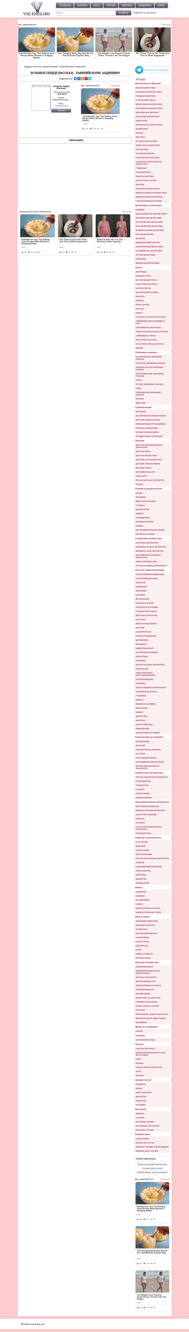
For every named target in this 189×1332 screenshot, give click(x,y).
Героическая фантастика (149, 92)
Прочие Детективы (145, 255)
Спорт (139, 950)
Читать (61, 110)
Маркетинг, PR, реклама (148, 998)
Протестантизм (144, 854)
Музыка (140, 1063)
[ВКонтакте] (75, 78)
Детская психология (146, 615)
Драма (139, 1088)
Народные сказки (145, 1122)
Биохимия (141, 591)
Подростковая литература (149, 1067)
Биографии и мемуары (147, 806)
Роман (139, 313)
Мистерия (141, 1096)
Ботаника (141, 595)
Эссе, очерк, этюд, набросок (150, 344)
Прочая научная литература (150, 664)
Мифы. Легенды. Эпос (146, 561)
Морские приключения (148, 420)
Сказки (139, 484)
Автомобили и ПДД (145, 1040)
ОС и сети (140, 754)
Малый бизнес (143, 993)
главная (65, 5)
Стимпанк (141, 168)
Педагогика (142, 656)
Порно (139, 380)
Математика (142, 640)
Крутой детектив (144, 234)
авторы (127, 5)
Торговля (140, 1010)
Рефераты (140, 683)
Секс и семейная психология (151, 687)
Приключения (143, 407)
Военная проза (143, 276)
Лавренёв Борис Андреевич (61, 100)
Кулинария (141, 929)
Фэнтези (140, 184)
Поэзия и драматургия (148, 488)
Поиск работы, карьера (147, 1006)
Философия (141, 708)
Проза (138, 267)
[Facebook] (78, 78)
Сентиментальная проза (148, 327)
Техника (140, 1035)
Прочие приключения (147, 432)
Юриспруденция (144, 724)
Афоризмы (141, 272)
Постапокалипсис (145, 153)
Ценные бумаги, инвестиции (151, 1018)
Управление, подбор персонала (152, 1014)
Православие (142, 850)
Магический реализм (147, 292)
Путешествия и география (149, 436)
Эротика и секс (143, 958)
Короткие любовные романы (150, 363)
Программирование (146, 758)
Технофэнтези (143, 172)
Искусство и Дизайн (146, 814)
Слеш (138, 388)
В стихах (140, 505)
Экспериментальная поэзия (150, 530)
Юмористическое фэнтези (149, 197)
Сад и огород (142, 941)
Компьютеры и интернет (149, 736)
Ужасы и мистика (145, 176)
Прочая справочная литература (152, 777)
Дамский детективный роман (151, 214)
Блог (96, 5)
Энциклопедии (144, 797)
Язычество (141, 879)
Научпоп (140, 823)
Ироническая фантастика (149, 108)
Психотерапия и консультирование (145, 674)
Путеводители (143, 781)
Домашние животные (147, 921)
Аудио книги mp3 (152, 1168)
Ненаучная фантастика (148, 145)
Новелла (140, 296)
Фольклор (140, 1109)
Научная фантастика (147, 141)
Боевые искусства (145, 1143)
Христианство (143, 871)
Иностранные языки (146, 623)
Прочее (139, 1044)
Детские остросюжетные (149, 459)
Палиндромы (143, 517)
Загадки (140, 1117)
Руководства (142, 785)
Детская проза (61, 106)
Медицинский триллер (148, 242)
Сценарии (141, 1100)
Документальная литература (152, 801)
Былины (140, 1113)
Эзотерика (141, 875)
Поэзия (139, 526)
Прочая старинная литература (151, 565)
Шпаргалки (141, 716)
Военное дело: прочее (147, 1151)
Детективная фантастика (149, 104)
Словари (140, 789)
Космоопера (142, 129)
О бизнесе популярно (146, 1002)
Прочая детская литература (150, 480)
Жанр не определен (146, 1026)
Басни (139, 493)
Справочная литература (149, 772)
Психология (142, 669)
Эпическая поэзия (145, 534)
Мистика (140, 137)
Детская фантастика (146, 455)
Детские (139, 440)
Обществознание (144, 648)
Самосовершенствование (149, 866)
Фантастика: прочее (146, 180)
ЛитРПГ (139, 133)
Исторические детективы (149, 222)
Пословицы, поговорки (147, 1126)
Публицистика (143, 833)
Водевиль (141, 1084)
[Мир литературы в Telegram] (152, 73)
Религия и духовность (148, 837)
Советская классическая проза (152, 331)
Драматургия (142, 509)
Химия (139, 712)
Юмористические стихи (148, 912)
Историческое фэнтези (147, 116)
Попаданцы (142, 149)
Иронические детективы (148, 218)
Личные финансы (145, 989)
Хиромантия (142, 883)
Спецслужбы (142, 1138)
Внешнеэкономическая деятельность (148, 972)
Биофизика (141, 586)
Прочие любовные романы (149, 384)
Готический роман (145, 100)
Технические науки (146, 691)
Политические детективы (149, 246)
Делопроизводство (145, 981)
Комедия (140, 896)
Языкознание (142, 728)
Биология (141, 582)
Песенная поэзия (144, 522)
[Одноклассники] (82, 78)
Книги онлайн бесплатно (152, 1164)
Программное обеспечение (150, 762)
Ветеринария (142, 599)
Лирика (140, 513)
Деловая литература (147, 962)
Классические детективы (149, 226)
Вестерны (141, 411)
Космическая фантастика (149, 125)
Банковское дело (144, 967)
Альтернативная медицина (150, 574)
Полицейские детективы (149, 251)
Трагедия (140, 1105)
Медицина (141, 644)
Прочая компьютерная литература (147, 767)
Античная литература (147, 543)
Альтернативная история (149, 201)
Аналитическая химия (148, 733)
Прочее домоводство (146, 933)
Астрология (142, 842)
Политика (141, 660)
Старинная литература (148, 538)
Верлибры (141, 497)
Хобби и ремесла (144, 954)
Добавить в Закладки (144, 12)
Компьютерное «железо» (148, 749)
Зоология (140, 619)
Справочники (143, 793)
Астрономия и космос (147, 578)
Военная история (144, 603)
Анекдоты (141, 892)
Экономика (141, 1022)
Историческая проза (146, 280)
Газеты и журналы (145, 1048)
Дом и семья (142, 916)
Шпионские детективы (147, 263)
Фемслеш (140, 403)
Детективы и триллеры (148, 205)
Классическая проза (146, 284)
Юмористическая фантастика (151, 193)
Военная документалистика (150, 810)
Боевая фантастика (146, 88)
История (140, 628)
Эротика (140, 399)
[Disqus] (75, 178)
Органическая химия (147, 652)
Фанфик (140, 1075)
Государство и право (146, 611)
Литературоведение (146, 636)
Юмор (138, 887)
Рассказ (140, 309)
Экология (140, 720)
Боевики (140, 210)
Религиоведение (144, 679)
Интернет (141, 745)
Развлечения (142, 937)
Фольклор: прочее (145, 1130)
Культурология (143, 632)
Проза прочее (142, 304)
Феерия (139, 348)
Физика (139, 700)
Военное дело (142, 1134)
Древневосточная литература (151, 547)
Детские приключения (148, 464)
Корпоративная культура (148, 985)
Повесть (140, 300)
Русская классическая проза (151, 317)
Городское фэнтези (145, 96)
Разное (139, 1031)
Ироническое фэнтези (147, 112)
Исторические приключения (151, 416)
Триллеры (141, 259)
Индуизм (140, 846)
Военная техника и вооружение (152, 1147)
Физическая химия (146, 704)
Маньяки (140, 238)
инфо (161, 5)
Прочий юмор (143, 900)
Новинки (144, 5)
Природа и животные (146, 428)
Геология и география (147, 607)
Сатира (139, 904)
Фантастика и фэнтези (148, 83)
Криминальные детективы (150, 230)
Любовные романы (146, 352)
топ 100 (110, 5)
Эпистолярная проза (146, 340)
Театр (138, 1071)
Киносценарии (143, 1092)
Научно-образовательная (149, 569)
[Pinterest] (86, 78)
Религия (140, 862)
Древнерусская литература (150, 551)
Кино (138, 1059)
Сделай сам (142, 945)
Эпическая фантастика (148, 188)
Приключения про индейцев (151, 424)
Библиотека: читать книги (152, 1172)
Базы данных (142, 741)
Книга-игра (141, 476)
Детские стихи (143, 468)
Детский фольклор (145, 472)
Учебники (141, 696)
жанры (82, 5)
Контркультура (143, 288)
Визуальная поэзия (146, 501)
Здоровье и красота (145, 925)
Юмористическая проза (148, 908)
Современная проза (146, 336)
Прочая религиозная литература (152, 858)
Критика (140, 818)
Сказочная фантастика (148, 157)
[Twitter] (89, 78)
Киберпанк (141, 120)
